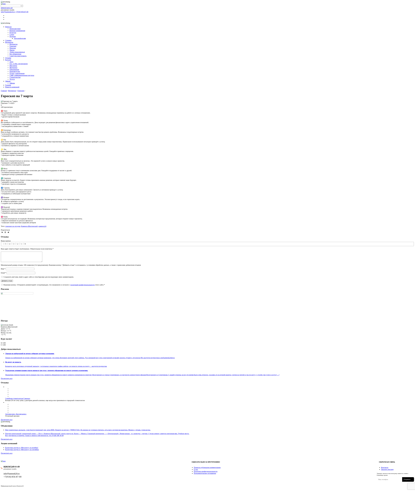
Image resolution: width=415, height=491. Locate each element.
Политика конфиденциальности (205, 471)
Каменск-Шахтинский (29, 226)
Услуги (12, 79)
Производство (15, 71)
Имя (3, 269)
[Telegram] (8, 232)
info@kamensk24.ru (8, 12)
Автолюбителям (20, 38)
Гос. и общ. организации (19, 64)
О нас (196, 469)
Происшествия (15, 29)
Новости (8, 27)
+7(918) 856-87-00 (21, 12)
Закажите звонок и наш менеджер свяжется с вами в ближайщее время (392, 474)
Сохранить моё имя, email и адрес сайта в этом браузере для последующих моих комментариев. (38, 277)
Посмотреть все (6, 378)
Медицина (13, 67)
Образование (14, 69)
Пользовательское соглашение (205, 473)
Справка (8, 40)
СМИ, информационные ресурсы (22, 75)
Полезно (13, 36)
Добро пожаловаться (17, 52)
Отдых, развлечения (17, 73)
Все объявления (15, 54)
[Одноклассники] (5, 232)
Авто (11, 62)
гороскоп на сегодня (12, 226)
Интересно (9, 42)
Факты (12, 50)
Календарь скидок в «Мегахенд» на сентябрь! (22, 449)
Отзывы (8, 58)
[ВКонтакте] (2, 232)
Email (3, 273)
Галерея (8, 85)
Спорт (12, 34)
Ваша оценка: (6, 241)
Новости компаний (12, 87)
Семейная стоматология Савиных (17, 398)
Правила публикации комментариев (207, 467)
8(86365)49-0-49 (7, 8)
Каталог (8, 60)
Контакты (384, 467)
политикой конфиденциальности (82, 285)
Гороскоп (13, 46)
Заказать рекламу (387, 469)
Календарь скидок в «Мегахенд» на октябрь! (21, 448)
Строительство (15, 77)
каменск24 (42, 226)
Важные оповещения (17, 31)
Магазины (13, 66)
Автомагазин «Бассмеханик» (16, 414)
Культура (13, 32)
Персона (13, 48)
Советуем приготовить (18, 56)
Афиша (7, 81)
